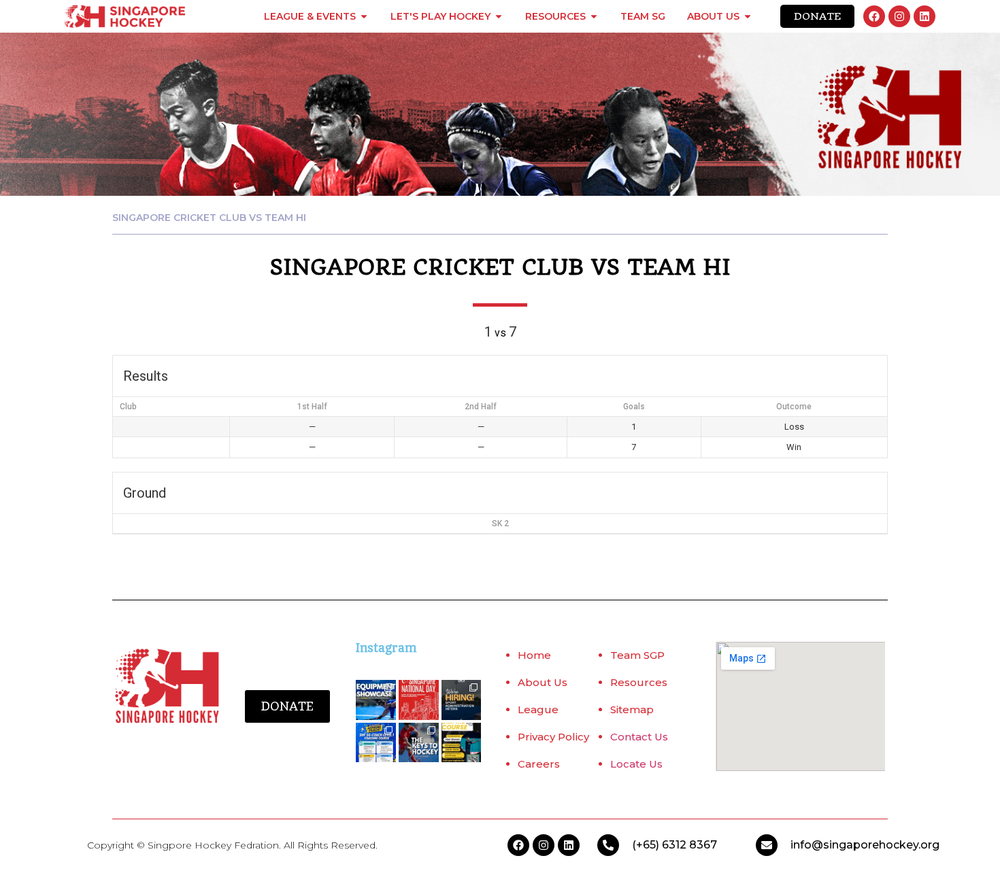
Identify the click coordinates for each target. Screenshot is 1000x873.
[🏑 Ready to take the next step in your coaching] (376, 743)
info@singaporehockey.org (864, 844)
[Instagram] (899, 16)
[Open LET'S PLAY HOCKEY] (498, 16)
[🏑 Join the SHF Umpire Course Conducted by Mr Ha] (461, 743)
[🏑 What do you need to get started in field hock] (376, 700)
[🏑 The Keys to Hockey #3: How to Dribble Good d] (419, 743)
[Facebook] (874, 16)
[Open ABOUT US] (747, 16)
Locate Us (636, 763)
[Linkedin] (924, 16)
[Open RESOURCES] (594, 16)
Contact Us (639, 736)
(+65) (647, 844)
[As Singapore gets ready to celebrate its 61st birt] (419, 700)
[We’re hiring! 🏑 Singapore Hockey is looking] (461, 700)
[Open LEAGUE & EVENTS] (364, 16)
